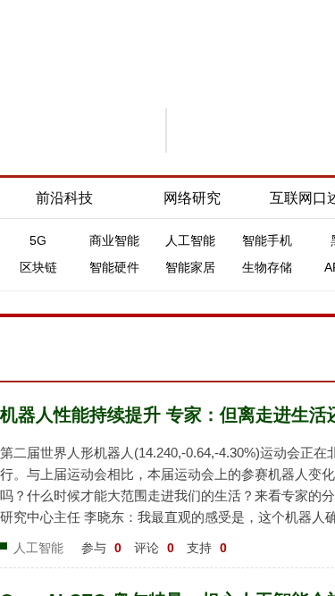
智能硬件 (114, 267)
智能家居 (190, 267)
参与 (101, 548)
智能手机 (267, 240)
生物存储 (267, 267)
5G (37, 240)
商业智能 (114, 240)
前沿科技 (64, 198)
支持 (207, 548)
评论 (154, 548)
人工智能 (190, 240)
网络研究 (192, 198)
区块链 (38, 267)
